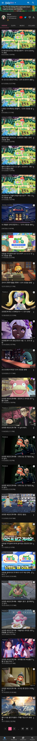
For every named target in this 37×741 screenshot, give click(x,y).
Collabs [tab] (31, 25)
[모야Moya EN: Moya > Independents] (4, 17)
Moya (9, 14)
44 (27, 729)
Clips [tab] (13, 25)
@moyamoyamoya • (12, 16)
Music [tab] (22, 25)
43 (23, 729)
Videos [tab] (4, 25)
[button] (11, 2)
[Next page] (31, 728)
